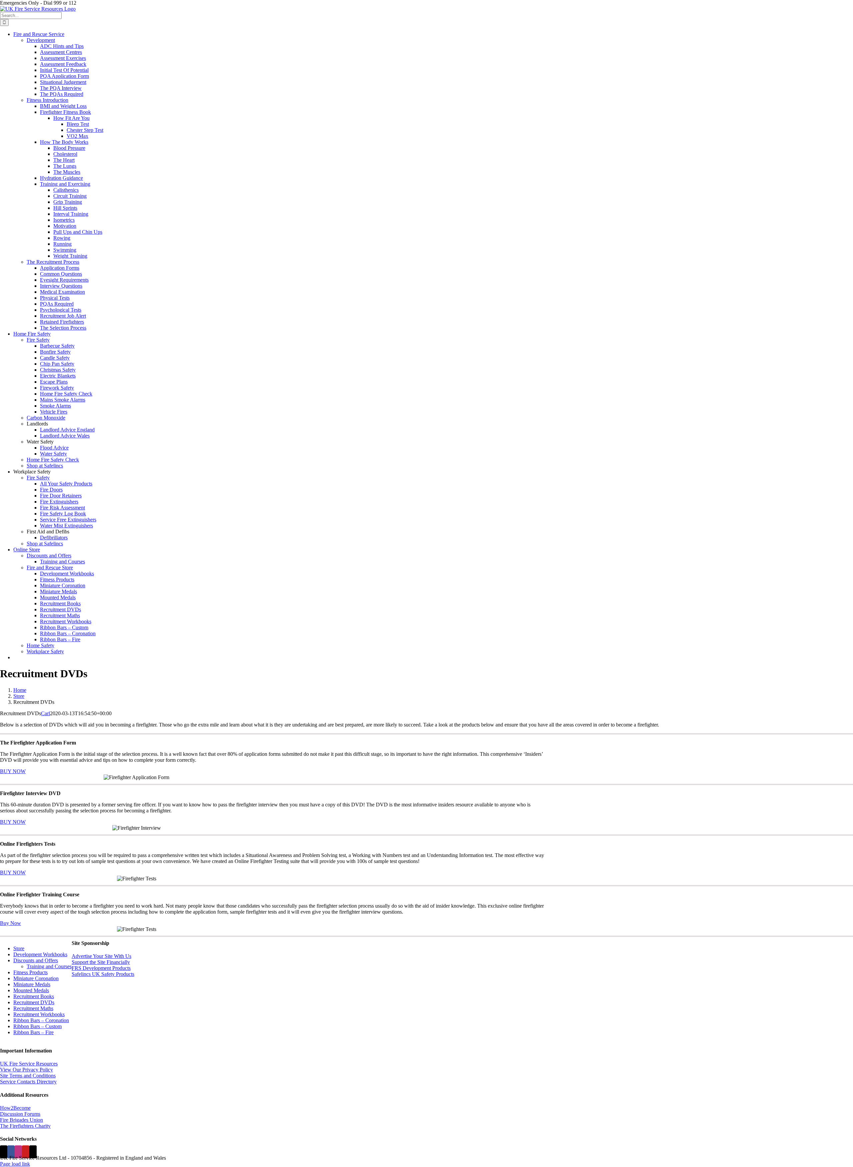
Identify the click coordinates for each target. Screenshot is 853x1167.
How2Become (15, 1108)
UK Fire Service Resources (29, 1063)
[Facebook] (11, 1151)
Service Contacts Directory (28, 1081)
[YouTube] (25, 1151)
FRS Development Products (101, 968)
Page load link (15, 1164)
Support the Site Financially (101, 962)
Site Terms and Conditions (28, 1075)
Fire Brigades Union (21, 1120)
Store (18, 948)
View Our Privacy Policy (26, 1069)
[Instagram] (18, 1151)
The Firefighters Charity (25, 1126)
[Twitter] (3, 1151)
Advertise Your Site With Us (101, 956)
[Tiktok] (33, 1151)
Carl (45, 713)
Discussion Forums (20, 1114)
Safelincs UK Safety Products (103, 974)
